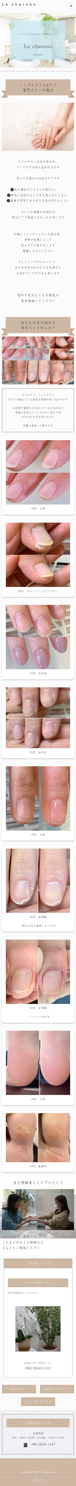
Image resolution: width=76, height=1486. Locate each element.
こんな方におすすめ (38, 1401)
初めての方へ (19, 1388)
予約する (38, 1480)
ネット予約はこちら (38, 1282)
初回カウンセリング (57, 1388)
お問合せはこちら (38, 1422)
